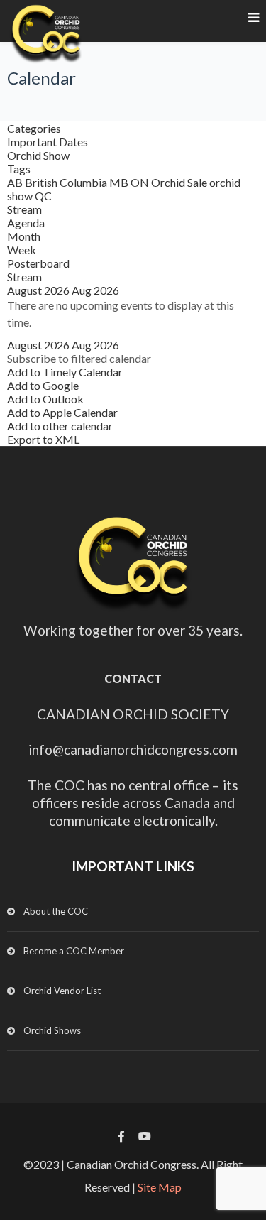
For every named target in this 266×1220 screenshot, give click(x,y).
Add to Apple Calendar (62, 412)
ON (141, 182)
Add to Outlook (45, 398)
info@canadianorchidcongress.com (133, 749)
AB (16, 182)
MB (120, 182)
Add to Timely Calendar (65, 371)
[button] (79, 358)
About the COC (55, 911)
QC (43, 195)
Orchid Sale (180, 182)
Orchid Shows (52, 1030)
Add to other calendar (60, 425)
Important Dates (47, 141)
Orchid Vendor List (62, 990)
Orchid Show (38, 155)
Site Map (160, 1187)
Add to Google (43, 385)
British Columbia (67, 182)
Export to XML (43, 439)
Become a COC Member (73, 951)
